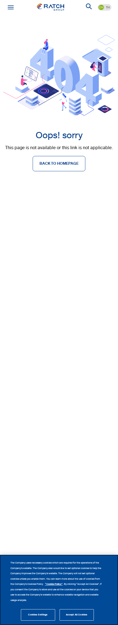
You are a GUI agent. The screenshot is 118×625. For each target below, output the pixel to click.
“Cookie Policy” (54, 584)
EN (101, 7)
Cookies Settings (37, 614)
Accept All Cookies (76, 614)
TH (108, 7)
